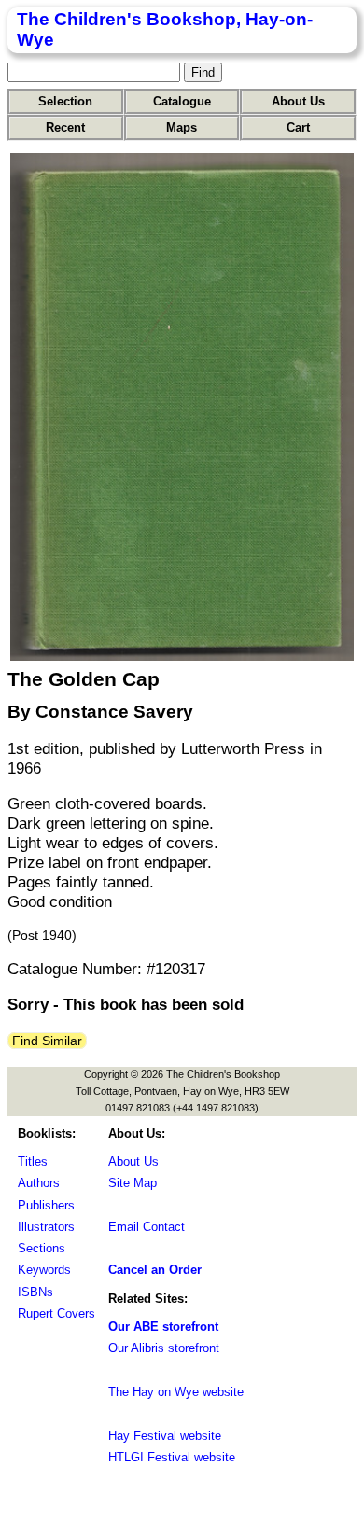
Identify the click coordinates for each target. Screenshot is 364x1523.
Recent (65, 127)
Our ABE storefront (163, 1327)
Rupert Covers (56, 1313)
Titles (33, 1161)
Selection (65, 101)
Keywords (44, 1270)
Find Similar (47, 1040)
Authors (39, 1183)
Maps (181, 127)
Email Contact (146, 1227)
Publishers (46, 1205)
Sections (41, 1248)
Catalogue (182, 101)
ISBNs (35, 1292)
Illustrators (46, 1227)
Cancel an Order (155, 1270)
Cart (298, 127)
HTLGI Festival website (171, 1457)
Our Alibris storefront (163, 1348)
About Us (298, 101)
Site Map (132, 1183)
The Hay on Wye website (176, 1392)
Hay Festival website (164, 1436)
